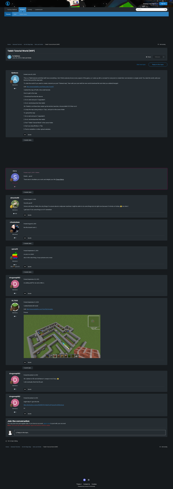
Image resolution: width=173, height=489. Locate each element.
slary (15, 171)
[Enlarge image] (121, 206)
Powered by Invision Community (86, 486)
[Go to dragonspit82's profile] (15, 284)
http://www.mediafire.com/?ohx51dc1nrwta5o (40, 309)
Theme (78, 484)
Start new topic (141, 64)
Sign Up (163, 3)
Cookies (94, 484)
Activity (30, 9)
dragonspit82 (14, 278)
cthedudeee (15, 222)
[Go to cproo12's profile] (15, 255)
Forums (8, 14)
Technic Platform (12, 9)
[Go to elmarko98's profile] (15, 204)
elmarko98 (14, 198)
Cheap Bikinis (60, 179)
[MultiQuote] (25, 134)
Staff (15, 14)
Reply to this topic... (23, 432)
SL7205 (15, 301)
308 (15, 213)
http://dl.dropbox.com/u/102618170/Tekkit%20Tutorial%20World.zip (44, 405)
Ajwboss (17, 56)
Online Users (23, 14)
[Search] (165, 9)
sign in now (47, 423)
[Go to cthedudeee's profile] (15, 228)
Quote (29, 134)
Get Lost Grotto (26, 58)
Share (149, 57)
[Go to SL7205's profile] (15, 307)
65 (16, 264)
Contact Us (86, 484)
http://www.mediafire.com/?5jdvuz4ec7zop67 (40, 86)
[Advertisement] (86, 29)
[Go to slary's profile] (15, 177)
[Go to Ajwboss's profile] (9, 57)
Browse (22, 9)
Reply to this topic (158, 64)
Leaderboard (38, 9)
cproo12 (15, 249)
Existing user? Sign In (150, 3)
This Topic (158, 9)
